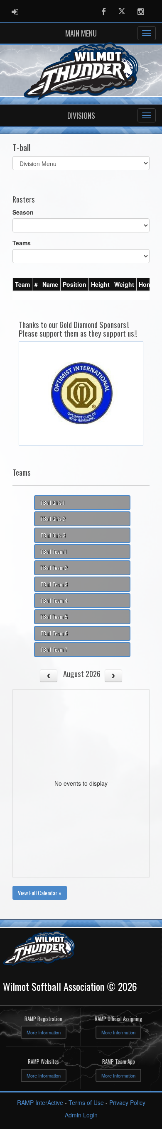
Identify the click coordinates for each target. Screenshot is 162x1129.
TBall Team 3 (54, 584)
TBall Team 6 (54, 633)
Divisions (81, 115)
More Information (44, 1032)
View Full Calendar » (39, 892)
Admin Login (81, 1115)
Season (23, 212)
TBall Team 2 (54, 568)
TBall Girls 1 (52, 502)
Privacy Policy (127, 1102)
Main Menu (81, 33)
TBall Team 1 (53, 551)
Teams (21, 243)
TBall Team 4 (54, 600)
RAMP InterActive (40, 1102)
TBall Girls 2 (53, 519)
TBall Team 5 (54, 617)
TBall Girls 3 (53, 535)
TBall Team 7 (53, 649)
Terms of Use (86, 1102)
